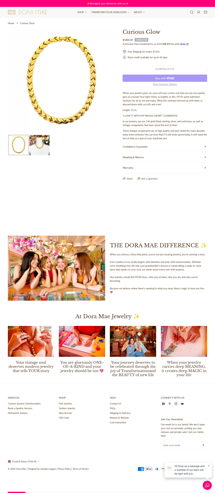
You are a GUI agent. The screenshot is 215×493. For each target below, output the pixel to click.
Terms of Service (81, 469)
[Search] (191, 12)
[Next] (105, 81)
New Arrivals (65, 413)
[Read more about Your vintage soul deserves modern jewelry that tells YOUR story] (31, 341)
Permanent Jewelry (18, 413)
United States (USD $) (24, 461)
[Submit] (203, 445)
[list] (60, 81)
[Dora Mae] (27, 12)
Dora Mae (21, 469)
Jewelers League (48, 469)
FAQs (113, 408)
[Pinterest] (170, 404)
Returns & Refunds (119, 417)
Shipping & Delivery (120, 413)
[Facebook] (164, 404)
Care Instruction (118, 422)
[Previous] (15, 81)
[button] (205, 12)
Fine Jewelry (65, 403)
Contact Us (115, 403)
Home (11, 23)
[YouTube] (183, 404)
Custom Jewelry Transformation (24, 403)
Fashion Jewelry (67, 408)
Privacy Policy (64, 469)
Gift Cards (64, 417)
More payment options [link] (165, 84)
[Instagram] (176, 404)
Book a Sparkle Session (20, 408)
